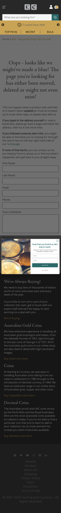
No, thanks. (45, 270)
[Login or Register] (51, 6)
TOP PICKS (11, 32)
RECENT (30, 32)
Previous (2, 24)
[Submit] (55, 17)
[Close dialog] (57, 241)
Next (58, 24)
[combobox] (30, 17)
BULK (50, 32)
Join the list (45, 265)
